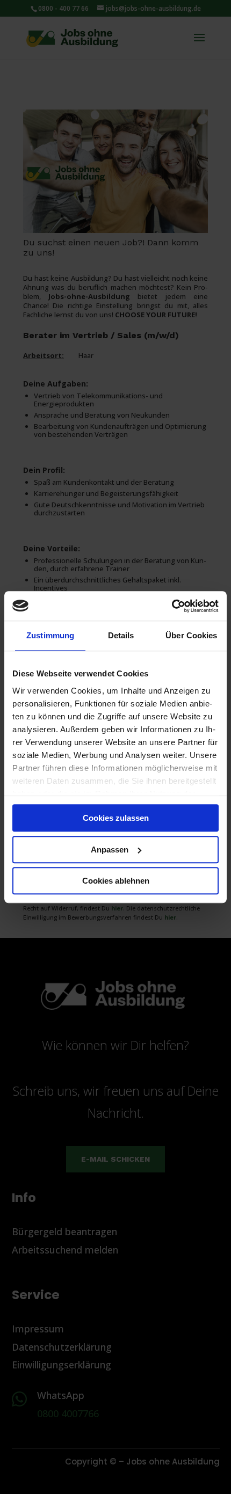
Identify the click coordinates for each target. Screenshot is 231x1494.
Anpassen (109, 849)
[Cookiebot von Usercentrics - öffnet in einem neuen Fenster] (172, 606)
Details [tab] (121, 635)
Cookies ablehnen (115, 880)
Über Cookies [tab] (191, 635)
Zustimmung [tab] (50, 635)
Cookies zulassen (116, 817)
